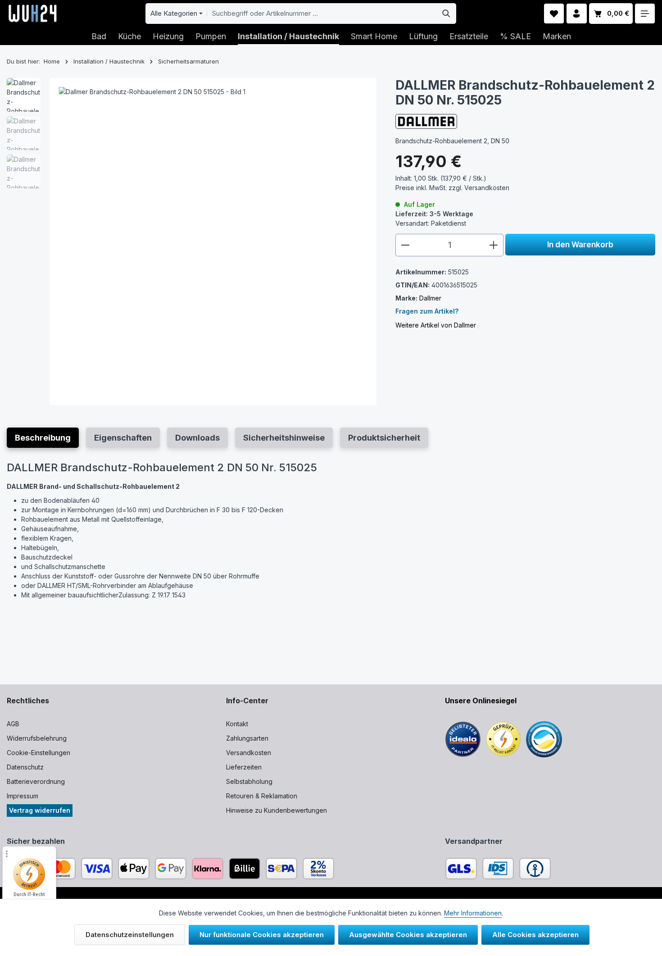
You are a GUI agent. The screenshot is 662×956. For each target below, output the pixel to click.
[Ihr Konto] (576, 13)
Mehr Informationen (473, 913)
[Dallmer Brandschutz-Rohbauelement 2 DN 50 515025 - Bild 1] (213, 241)
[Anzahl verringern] (405, 245)
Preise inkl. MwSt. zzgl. (452, 187)
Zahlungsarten (247, 738)
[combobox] (322, 13)
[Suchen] (446, 13)
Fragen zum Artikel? (426, 311)
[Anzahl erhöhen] (493, 245)
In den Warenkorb (580, 244)
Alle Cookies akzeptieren (535, 934)
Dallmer (430, 298)
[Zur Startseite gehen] (33, 14)
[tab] (43, 438)
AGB (13, 724)
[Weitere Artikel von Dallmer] (426, 121)
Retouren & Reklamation (261, 796)
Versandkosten (248, 752)
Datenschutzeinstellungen (130, 934)
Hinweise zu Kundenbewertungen (276, 810)
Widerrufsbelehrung (37, 738)
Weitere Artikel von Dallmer (435, 325)
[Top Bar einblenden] (645, 13)
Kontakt (237, 724)
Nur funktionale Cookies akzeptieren (262, 934)
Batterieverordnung (36, 781)
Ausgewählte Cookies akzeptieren (408, 934)
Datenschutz (25, 767)
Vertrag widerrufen (39, 810)
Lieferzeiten (244, 767)
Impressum (22, 796)
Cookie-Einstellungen (38, 752)
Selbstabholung (249, 781)
